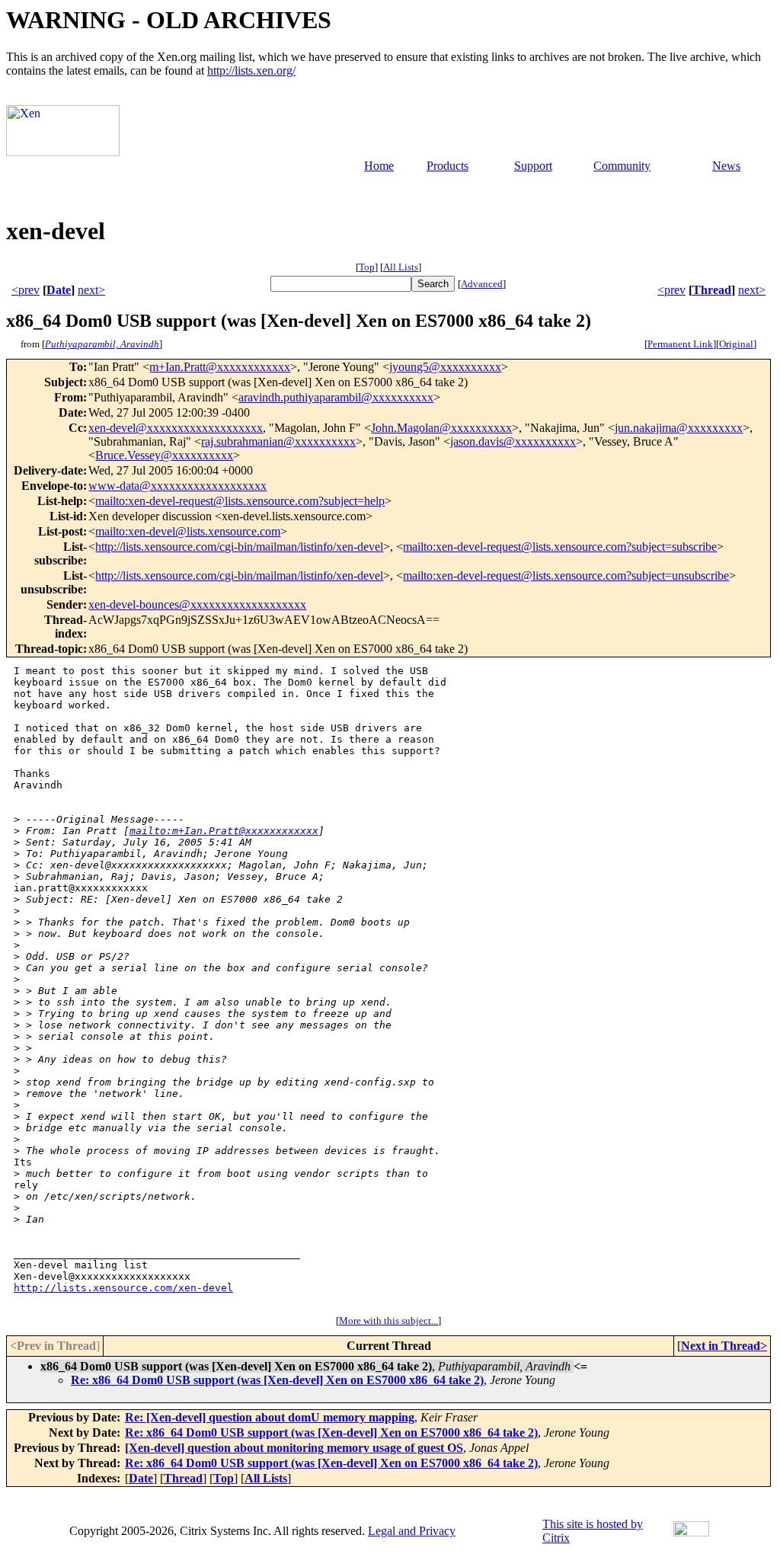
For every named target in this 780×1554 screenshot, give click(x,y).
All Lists (400, 267)
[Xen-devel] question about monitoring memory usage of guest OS (294, 1447)
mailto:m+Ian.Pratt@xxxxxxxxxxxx (223, 830)
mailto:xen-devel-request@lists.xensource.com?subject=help (240, 500)
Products (447, 165)
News (726, 165)
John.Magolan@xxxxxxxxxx (441, 427)
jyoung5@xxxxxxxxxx (445, 366)
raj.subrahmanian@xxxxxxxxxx (278, 441)
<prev (25, 289)
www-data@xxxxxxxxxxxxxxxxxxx (177, 485)
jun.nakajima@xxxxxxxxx (679, 427)
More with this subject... (388, 1320)
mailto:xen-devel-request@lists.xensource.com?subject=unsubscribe (566, 575)
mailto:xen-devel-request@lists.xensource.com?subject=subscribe (560, 546)
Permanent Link (680, 344)
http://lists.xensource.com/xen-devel (123, 1287)
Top (367, 267)
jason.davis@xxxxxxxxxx (513, 441)
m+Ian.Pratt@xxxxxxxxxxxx (219, 366)
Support (533, 165)
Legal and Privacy (412, 1530)
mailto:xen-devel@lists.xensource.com (187, 531)
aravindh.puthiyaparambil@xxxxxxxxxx (335, 397)
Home (379, 165)
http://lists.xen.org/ (251, 70)
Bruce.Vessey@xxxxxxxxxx (164, 455)
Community (622, 165)
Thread (711, 289)
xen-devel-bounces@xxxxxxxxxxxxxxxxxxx (197, 604)
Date (58, 289)
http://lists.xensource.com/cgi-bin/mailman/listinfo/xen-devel (239, 546)
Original (736, 344)
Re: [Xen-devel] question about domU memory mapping (269, 1417)
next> (91, 289)
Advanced (482, 283)
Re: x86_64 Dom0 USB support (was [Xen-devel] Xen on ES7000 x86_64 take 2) (277, 1379)
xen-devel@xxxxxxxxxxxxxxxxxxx (175, 427)
